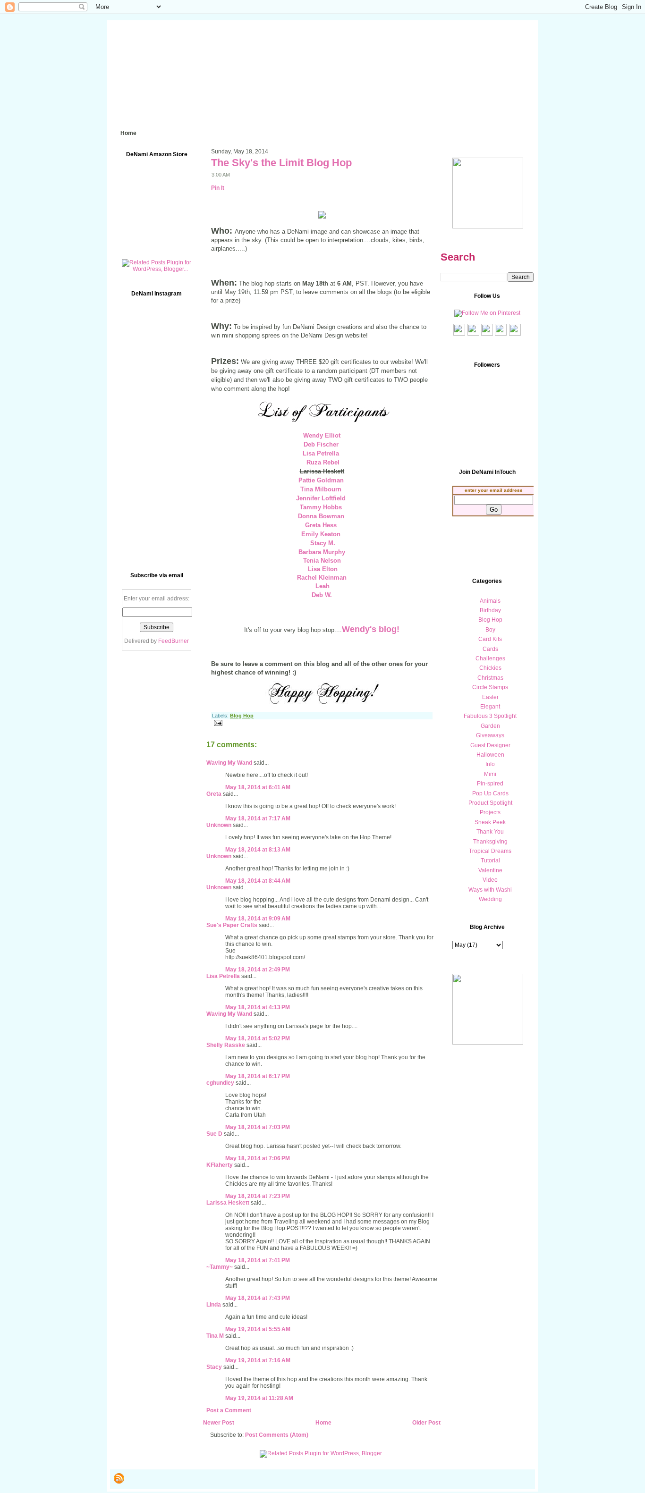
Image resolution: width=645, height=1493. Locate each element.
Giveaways (490, 735)
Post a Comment (228, 1410)
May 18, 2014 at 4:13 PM (257, 1007)
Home (323, 1422)
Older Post (426, 1422)
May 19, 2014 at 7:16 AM (257, 1360)
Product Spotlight (490, 803)
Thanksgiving (490, 841)
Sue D (214, 1133)
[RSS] (119, 1478)
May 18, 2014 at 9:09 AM (257, 918)
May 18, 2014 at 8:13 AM (257, 849)
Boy (490, 629)
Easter (490, 697)
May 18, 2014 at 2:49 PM (257, 969)
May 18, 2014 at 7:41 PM (257, 1260)
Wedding (490, 899)
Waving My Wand (229, 762)
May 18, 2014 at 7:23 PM (257, 1196)
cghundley (220, 1083)
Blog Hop (242, 715)
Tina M (215, 1336)
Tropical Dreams (490, 851)
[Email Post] (216, 722)
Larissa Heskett (227, 1202)
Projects (490, 812)
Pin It (217, 188)
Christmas (490, 678)
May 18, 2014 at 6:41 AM (257, 787)
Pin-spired (490, 783)
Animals (490, 601)
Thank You (490, 831)
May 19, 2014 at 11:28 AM (259, 1398)
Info (490, 764)
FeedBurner (173, 641)
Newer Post (218, 1422)
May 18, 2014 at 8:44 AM (257, 880)
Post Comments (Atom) (276, 1435)
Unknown (218, 825)
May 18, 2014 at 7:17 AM (257, 818)
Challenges (490, 658)
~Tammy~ (219, 1267)
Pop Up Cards (490, 793)
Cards (490, 649)
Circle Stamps (490, 687)
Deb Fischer (321, 444)
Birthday (490, 610)
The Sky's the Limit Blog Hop (281, 163)
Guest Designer (490, 745)
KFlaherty (219, 1165)
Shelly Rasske (225, 1045)
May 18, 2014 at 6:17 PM (257, 1076)
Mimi (490, 774)
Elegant (490, 706)
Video (490, 880)
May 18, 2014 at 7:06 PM (257, 1158)
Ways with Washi (490, 889)
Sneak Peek (490, 822)
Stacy (214, 1367)
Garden (490, 726)
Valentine (490, 870)
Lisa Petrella (321, 453)
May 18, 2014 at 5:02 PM (257, 1038)
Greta (213, 794)
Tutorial (490, 860)
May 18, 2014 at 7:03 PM (257, 1127)
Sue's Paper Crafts (231, 925)
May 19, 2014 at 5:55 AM (257, 1329)
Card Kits (490, 639)
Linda (213, 1304)
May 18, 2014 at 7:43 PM (257, 1298)
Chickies (490, 668)
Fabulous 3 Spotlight (490, 716)
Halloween (490, 754)
